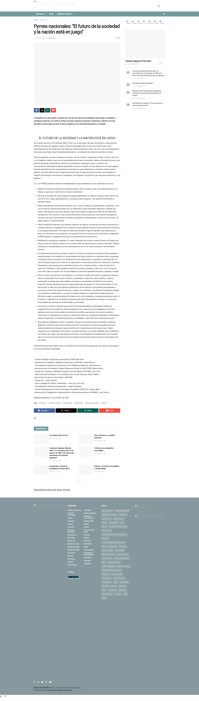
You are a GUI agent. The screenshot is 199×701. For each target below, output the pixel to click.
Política (86, 538)
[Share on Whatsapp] (47, 110)
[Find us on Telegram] (50, 682)
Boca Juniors (118, 519)
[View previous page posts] (75, 481)
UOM (125, 594)
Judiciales (87, 510)
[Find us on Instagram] (46, 682)
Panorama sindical (109, 586)
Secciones (40, 14)
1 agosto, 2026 (55, 471)
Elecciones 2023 (73, 547)
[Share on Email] (53, 110)
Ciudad (70, 518)
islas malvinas (117, 574)
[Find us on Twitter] (38, 682)
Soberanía (87, 558)
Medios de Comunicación (89, 517)
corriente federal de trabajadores (114, 534)
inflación (105, 574)
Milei (116, 582)
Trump (104, 403)
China (104, 526)
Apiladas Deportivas (109, 514)
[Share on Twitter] (42, 110)
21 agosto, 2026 (55, 438)
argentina (42, 403)
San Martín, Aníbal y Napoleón (142, 83)
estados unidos (55, 403)
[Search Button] (164, 14)
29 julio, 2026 (99, 471)
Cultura (70, 524)
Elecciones (71, 541)
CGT (122, 522)
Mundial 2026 (89, 521)
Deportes (71, 527)
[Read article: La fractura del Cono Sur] (41, 439)
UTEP (104, 598)
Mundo (86, 524)
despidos (122, 546)
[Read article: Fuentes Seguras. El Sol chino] (145, 44)
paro (104, 590)
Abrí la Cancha (107, 511)
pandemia (124, 582)
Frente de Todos (114, 562)
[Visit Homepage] (55, 5)
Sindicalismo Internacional (88, 554)
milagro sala (106, 582)
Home (36, 20)
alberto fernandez (122, 511)
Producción (79, 403)
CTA (103, 546)
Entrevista (71, 553)
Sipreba (118, 594)
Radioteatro (88, 544)
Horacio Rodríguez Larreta (111, 570)
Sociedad (87, 561)
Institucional (72, 565)
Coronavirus (106, 530)
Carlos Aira (114, 522)
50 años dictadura (74, 510)
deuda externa (107, 550)
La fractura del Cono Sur (58, 435)
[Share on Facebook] (36, 110)
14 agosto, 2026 (55, 461)
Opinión (86, 527)
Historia (70, 562)
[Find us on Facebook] (34, 682)
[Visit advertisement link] (77, 420)
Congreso (71, 521)
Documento (43, 20)
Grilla (51, 14)
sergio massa (107, 594)
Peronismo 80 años (89, 531)
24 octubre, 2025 (39, 38)
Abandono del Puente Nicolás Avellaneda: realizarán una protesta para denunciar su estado (146, 93)
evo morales (106, 558)
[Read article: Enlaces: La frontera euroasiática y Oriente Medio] (86, 470)
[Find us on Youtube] (42, 682)
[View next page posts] (79, 481)
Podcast (87, 535)
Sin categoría (89, 550)
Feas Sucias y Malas (121, 558)
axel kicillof (106, 519)
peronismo (112, 590)
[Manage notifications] (5, 696)
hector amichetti (123, 566)
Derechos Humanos (71, 531)
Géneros (71, 556)
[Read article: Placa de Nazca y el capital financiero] (86, 439)
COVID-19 (105, 538)
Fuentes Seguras (108, 566)
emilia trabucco (108, 554)
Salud (86, 547)
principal (122, 590)
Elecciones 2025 (73, 550)
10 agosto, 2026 (100, 453)
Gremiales (71, 559)
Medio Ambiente (90, 513)
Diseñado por (53, 690)
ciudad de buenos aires (118, 526)
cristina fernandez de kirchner (113, 542)
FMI (103, 562)
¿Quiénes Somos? (64, 14)
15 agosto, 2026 (100, 441)
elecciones (120, 550)
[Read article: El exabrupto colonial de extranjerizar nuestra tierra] (41, 470)
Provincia (87, 541)
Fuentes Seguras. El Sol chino (138, 61)
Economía (71, 538)
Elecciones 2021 (73, 544)
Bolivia (104, 522)
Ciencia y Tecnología (72, 514)
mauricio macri (119, 578)
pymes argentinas (92, 403)
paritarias (122, 586)
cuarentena (112, 546)
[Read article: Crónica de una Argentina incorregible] (86, 452)
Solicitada (87, 564)
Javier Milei (67, 403)
